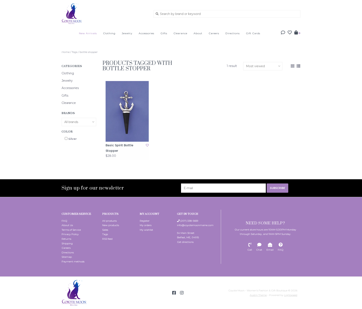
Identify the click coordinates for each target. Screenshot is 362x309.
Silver (72, 138)
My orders (145, 225)
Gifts (163, 33)
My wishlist (146, 229)
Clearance (180, 33)
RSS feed (107, 238)
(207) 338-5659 (189, 220)
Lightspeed (290, 295)
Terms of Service (71, 229)
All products (109, 220)
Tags (75, 52)
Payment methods (73, 261)
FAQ (64, 220)
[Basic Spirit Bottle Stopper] (127, 111)
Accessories (146, 33)
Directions (232, 33)
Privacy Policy (70, 234)
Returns (66, 238)
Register (145, 220)
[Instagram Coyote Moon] (181, 293)
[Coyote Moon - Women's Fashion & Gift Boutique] (104, 13)
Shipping (67, 243)
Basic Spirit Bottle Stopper (119, 147)
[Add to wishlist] (147, 145)
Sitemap (67, 256)
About (198, 33)
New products (110, 225)
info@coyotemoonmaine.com (195, 225)
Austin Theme (258, 295)
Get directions (185, 242)
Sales (105, 229)
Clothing (109, 33)
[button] (283, 33)
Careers (214, 33)
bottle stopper (89, 52)
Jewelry (127, 33)
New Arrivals (88, 33)
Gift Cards (253, 33)
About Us (67, 225)
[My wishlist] (290, 33)
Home (66, 52)
